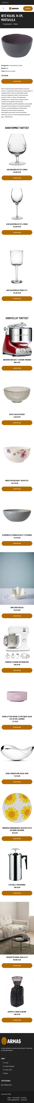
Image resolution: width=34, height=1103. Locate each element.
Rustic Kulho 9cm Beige (17, 414)
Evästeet (23, 1098)
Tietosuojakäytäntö (13, 1100)
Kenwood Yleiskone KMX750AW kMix (17, 662)
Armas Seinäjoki (9, 1066)
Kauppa (28, 8)
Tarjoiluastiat (7, 24)
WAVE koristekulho (17, 607)
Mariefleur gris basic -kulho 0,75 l (17, 480)
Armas (6, 1063)
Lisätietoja (17, 81)
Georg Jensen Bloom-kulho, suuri (17, 773)
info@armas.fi (5, 2)
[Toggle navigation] (3, 8)
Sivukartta (24, 1100)
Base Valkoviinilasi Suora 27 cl (17, 290)
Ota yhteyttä (16, 1098)
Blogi (6, 1073)
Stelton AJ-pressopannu (17, 885)
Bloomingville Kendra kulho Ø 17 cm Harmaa (17, 535)
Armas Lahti (8, 1070)
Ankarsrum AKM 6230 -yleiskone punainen (17, 360)
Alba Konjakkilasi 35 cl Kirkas (17, 169)
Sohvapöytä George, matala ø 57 (17, 957)
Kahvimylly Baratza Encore (17, 1012)
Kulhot (16, 24)
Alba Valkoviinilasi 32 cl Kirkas (17, 224)
